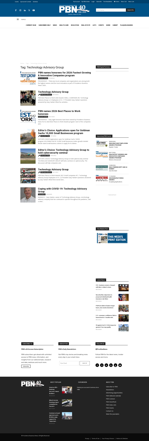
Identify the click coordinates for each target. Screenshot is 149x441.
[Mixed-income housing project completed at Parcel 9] (67, 402)
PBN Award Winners (46, 94)
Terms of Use (95, 438)
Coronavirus (42, 194)
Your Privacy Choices (108, 438)
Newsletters (110, 390)
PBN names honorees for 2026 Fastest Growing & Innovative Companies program (64, 74)
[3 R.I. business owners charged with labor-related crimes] (123, 287)
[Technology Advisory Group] (28, 98)
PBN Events (110, 408)
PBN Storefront (111, 402)
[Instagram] (20, 10)
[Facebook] (16, 10)
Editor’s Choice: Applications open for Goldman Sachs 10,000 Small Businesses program (64, 132)
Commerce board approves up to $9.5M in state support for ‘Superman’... (54, 417)
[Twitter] (29, 10)
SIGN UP (85, 363)
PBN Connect (110, 399)
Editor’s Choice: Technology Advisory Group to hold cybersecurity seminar (63, 151)
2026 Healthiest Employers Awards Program (118, 144)
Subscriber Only (45, 136)
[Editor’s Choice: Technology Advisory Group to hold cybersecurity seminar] (28, 156)
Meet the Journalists (112, 414)
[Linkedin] (24, 10)
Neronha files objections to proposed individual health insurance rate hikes (104, 297)
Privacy (87, 438)
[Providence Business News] (74, 9)
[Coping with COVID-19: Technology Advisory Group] (28, 195)
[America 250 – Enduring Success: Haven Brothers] (67, 389)
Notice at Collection (122, 438)
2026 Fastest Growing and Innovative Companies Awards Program (118, 156)
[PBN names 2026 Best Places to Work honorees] (28, 117)
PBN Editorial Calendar (113, 396)
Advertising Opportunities (114, 393)
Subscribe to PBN (112, 387)
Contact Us (109, 411)
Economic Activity (43, 78)
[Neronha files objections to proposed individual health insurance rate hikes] (123, 297)
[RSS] (111, 365)
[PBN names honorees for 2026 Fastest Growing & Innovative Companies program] (28, 78)
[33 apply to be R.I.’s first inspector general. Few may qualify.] (123, 327)
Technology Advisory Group (53, 91)
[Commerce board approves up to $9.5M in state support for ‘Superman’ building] (67, 415)
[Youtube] (33, 10)
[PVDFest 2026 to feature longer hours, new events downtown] (123, 308)
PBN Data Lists (111, 405)
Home (22, 63)
